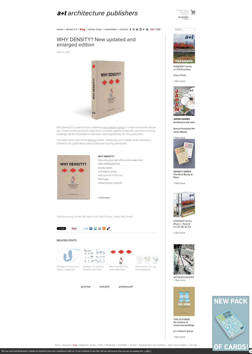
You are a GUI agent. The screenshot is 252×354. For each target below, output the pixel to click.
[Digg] (90, 229)
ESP (158, 29)
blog (82, 29)
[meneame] (104, 229)
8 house (108, 217)
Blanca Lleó (92, 217)
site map (193, 345)
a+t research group (114, 127)
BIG (84, 217)
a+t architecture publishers (101, 13)
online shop (95, 29)
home (60, 29)
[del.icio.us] (108, 229)
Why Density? (127, 217)
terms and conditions (177, 345)
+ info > (147, 351)
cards (100, 345)
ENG (152, 29)
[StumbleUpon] (95, 229)
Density (92, 140)
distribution (110, 345)
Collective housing (65, 217)
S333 (101, 217)
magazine (83, 345)
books (93, 345)
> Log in (185, 19)
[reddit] (99, 229)
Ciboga (116, 217)
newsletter (110, 29)
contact (123, 29)
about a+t (71, 29)
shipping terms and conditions (152, 345)
